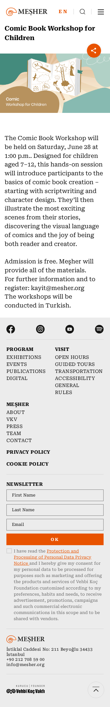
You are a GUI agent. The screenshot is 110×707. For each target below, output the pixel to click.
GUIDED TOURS (75, 364)
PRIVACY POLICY (28, 452)
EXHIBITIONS (23, 357)
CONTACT (19, 440)
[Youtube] (69, 329)
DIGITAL (17, 378)
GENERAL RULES (67, 389)
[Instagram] (40, 329)
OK (55, 539)
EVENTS (16, 364)
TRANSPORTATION (76, 371)
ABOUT (15, 412)
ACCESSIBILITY (75, 378)
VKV (11, 419)
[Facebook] (10, 329)
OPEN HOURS (72, 357)
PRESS (14, 426)
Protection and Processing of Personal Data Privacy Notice (52, 557)
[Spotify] (99, 329)
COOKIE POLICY (27, 464)
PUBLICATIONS (26, 371)
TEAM (13, 433)
